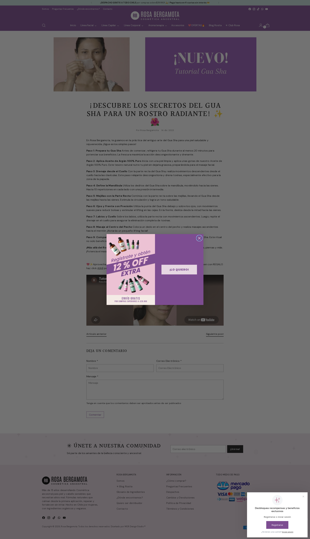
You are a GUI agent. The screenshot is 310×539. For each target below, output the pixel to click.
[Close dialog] (199, 238)
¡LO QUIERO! (179, 269)
